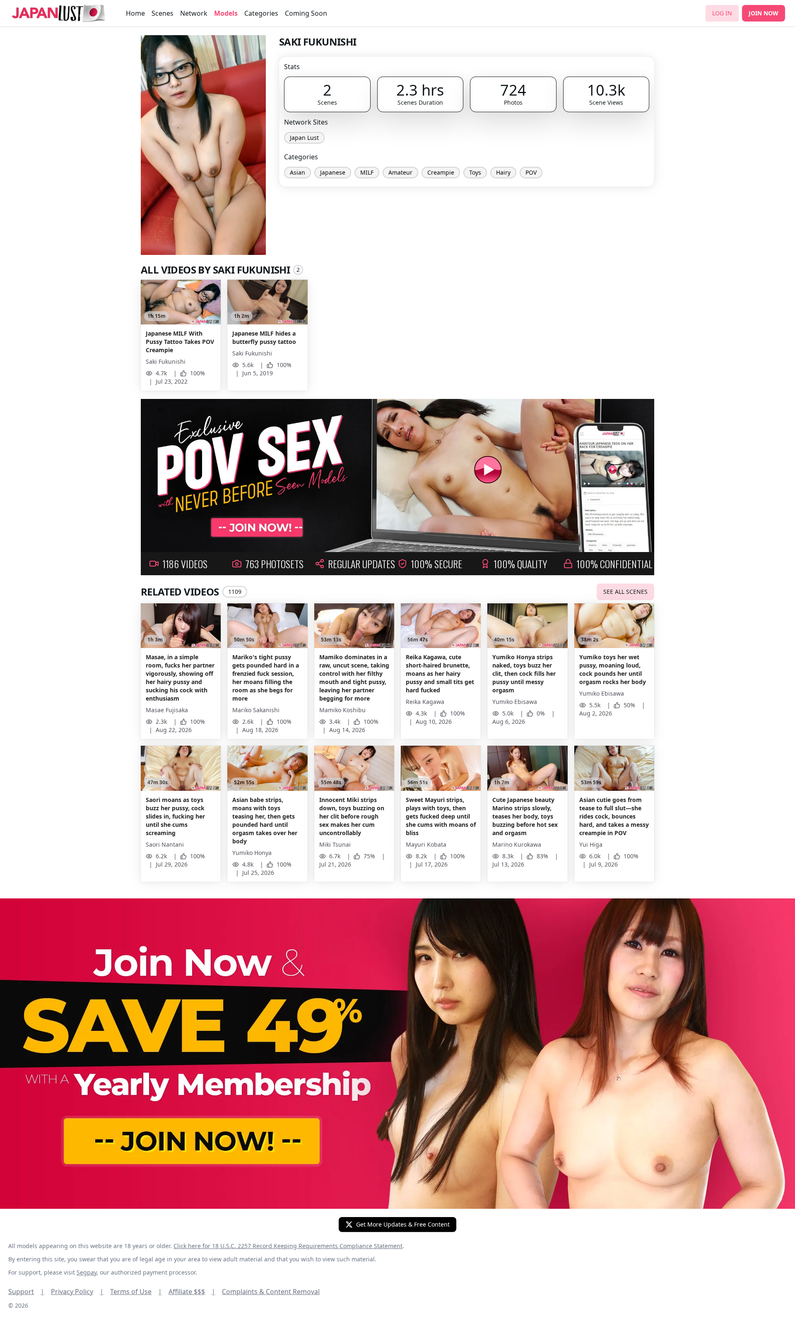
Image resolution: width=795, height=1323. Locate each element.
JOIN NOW (763, 13)
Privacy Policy (77, 1291)
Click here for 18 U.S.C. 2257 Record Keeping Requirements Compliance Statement (287, 1246)
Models (226, 13)
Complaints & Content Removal (271, 1291)
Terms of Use (136, 1291)
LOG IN (722, 13)
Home (135, 13)
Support (26, 1291)
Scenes (162, 13)
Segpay (86, 1272)
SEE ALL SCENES (625, 591)
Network (193, 13)
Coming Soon (306, 13)
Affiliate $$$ (192, 1291)
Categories (261, 13)
